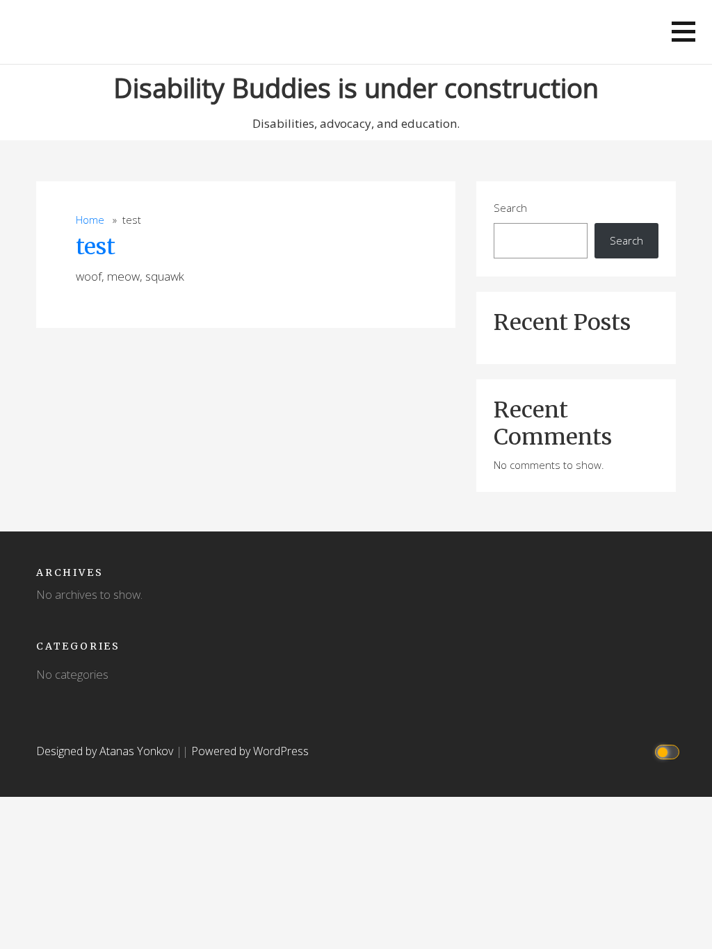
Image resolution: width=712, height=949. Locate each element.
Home (90, 219)
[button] (683, 32)
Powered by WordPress (250, 751)
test (95, 247)
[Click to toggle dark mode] (669, 751)
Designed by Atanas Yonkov (106, 751)
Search (510, 208)
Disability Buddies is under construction (356, 87)
